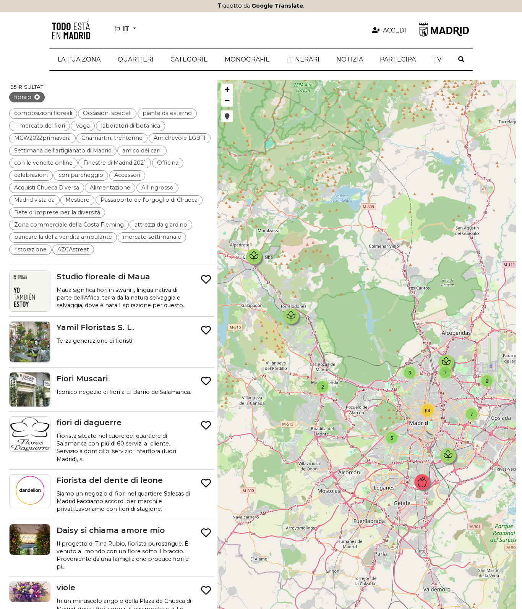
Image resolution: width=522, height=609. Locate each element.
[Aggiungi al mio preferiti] (206, 279)
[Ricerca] (461, 59)
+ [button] (227, 89)
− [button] (227, 100)
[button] (135, 59)
